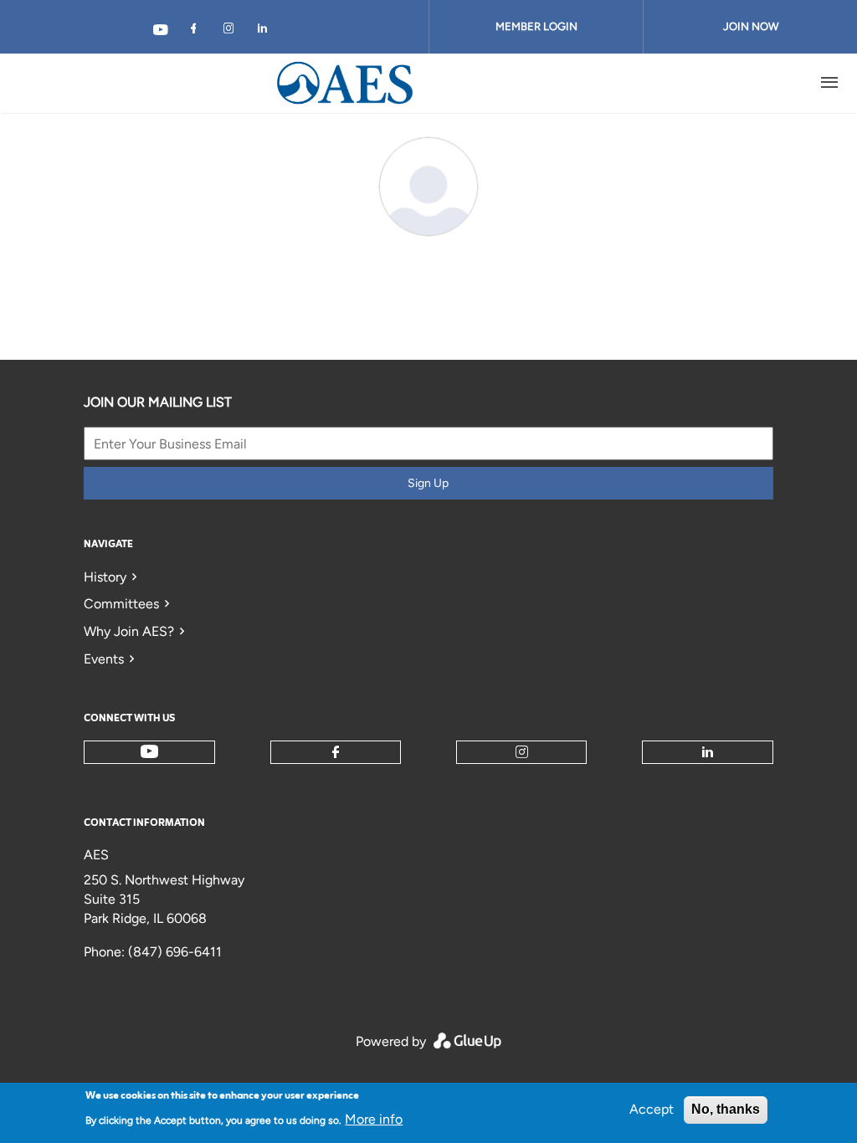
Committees (121, 604)
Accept (651, 1109)
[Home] (345, 83)
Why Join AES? (129, 631)
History (105, 577)
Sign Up (428, 483)
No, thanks (725, 1109)
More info (374, 1119)
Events (104, 659)
